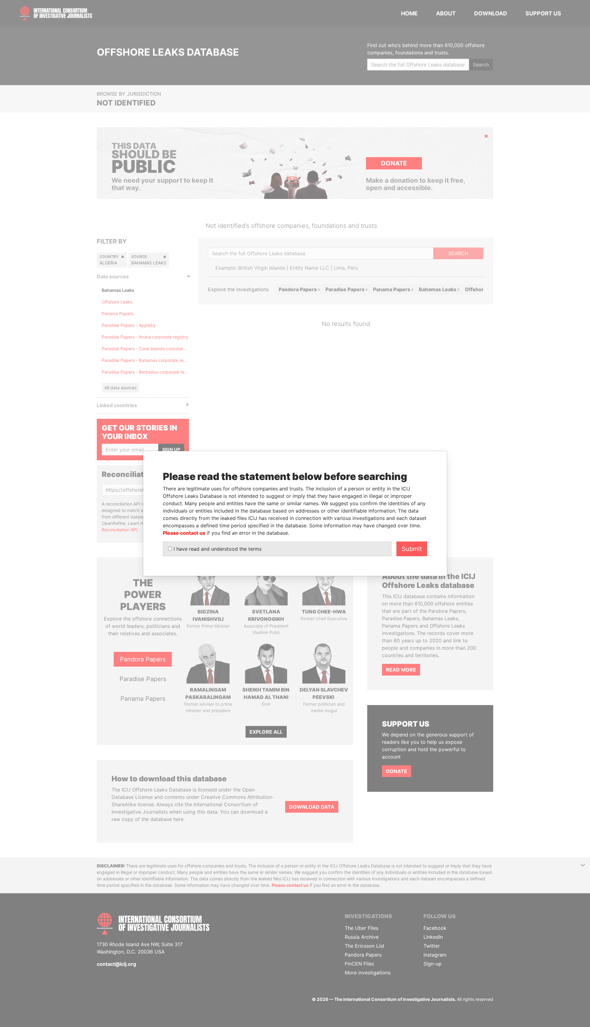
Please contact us (184, 533)
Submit (412, 549)
